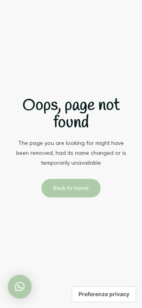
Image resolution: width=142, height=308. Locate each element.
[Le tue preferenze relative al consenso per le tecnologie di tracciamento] (104, 294)
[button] (20, 287)
